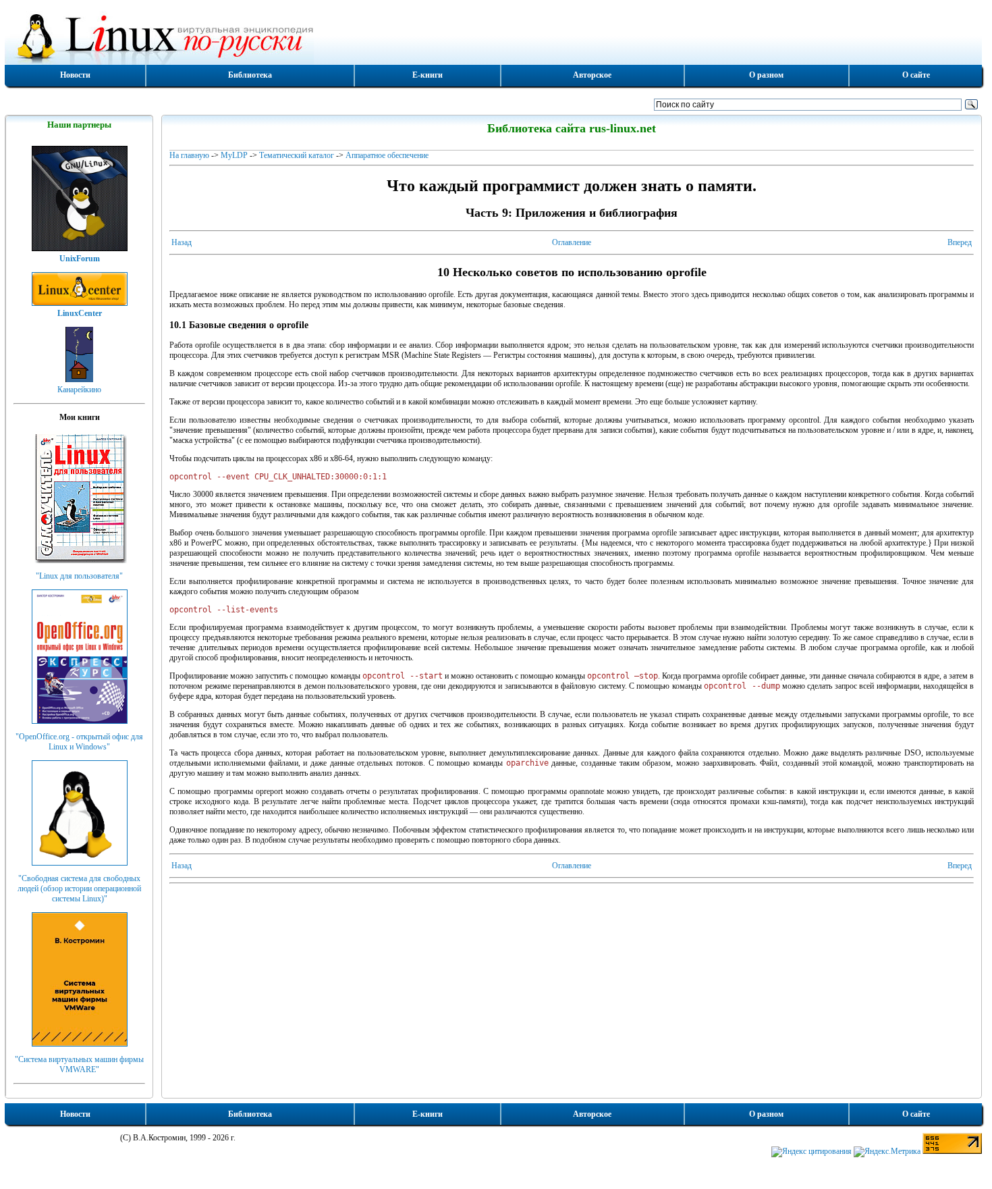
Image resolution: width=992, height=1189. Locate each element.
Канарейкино (79, 389)
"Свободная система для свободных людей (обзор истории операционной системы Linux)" (79, 888)
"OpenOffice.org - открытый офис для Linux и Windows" (79, 741)
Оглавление (571, 242)
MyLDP (234, 155)
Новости (75, 75)
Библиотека (250, 75)
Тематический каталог (296, 155)
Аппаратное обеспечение (387, 155)
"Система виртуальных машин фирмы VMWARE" (79, 1064)
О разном (766, 75)
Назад (181, 242)
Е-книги (427, 75)
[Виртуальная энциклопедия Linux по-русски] (493, 36)
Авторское (592, 75)
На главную (189, 155)
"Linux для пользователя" (79, 576)
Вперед (959, 242)
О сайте (916, 75)
